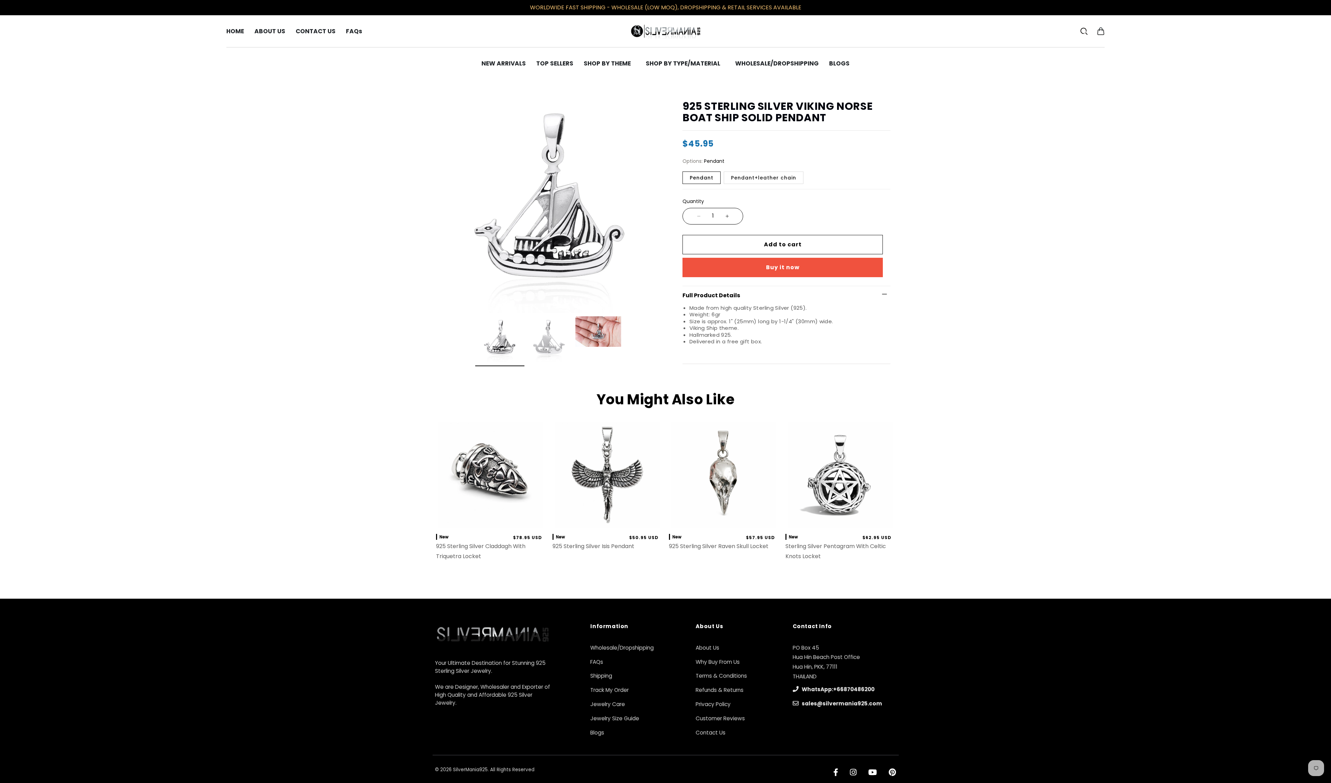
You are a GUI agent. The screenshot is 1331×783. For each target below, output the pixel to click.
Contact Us (710, 732)
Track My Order (609, 690)
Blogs (597, 732)
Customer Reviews (720, 718)
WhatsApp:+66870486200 (838, 689)
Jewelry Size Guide (614, 718)
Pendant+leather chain (763, 177)
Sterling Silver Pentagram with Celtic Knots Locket (835, 551)
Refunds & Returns (719, 690)
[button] (1101, 31)
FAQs (596, 662)
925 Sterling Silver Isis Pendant (593, 546)
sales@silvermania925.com (841, 703)
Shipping (601, 675)
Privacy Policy (713, 704)
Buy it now (783, 267)
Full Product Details (711, 295)
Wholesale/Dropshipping (622, 647)
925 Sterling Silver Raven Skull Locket (718, 546)
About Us (707, 647)
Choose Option (724, 520)
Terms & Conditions (721, 675)
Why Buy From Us (718, 662)
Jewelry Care (607, 704)
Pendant (701, 177)
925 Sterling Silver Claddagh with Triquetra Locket (480, 551)
